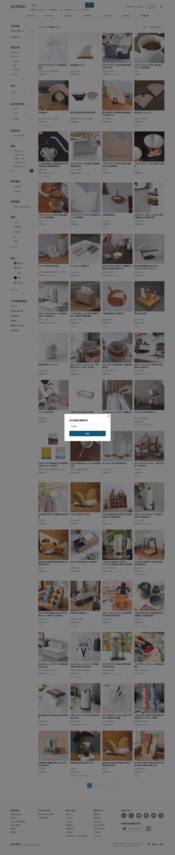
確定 (87, 433)
